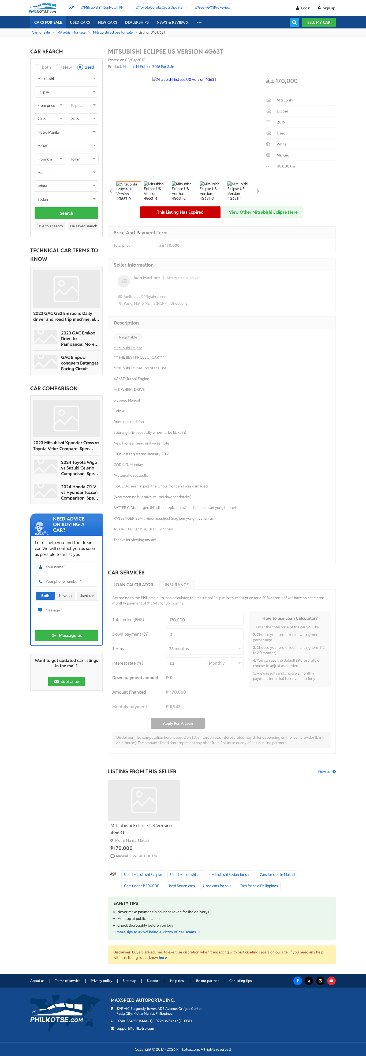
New (67, 67)
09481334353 (127, 1021)
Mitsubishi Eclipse (128, 347)
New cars (107, 22)
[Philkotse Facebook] (297, 981)
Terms (118, 648)
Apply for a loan (178, 723)
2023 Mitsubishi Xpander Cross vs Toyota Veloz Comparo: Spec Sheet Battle (66, 446)
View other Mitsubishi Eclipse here (263, 212)
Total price (122, 245)
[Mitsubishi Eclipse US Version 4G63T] (144, 800)
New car (66, 595)
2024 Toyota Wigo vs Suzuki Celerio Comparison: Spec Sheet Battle (79, 468)
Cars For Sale (48, 22)
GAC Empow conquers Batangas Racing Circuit (80, 363)
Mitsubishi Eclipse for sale (113, 32)
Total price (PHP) (128, 619)
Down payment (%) (130, 634)
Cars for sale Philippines (259, 885)
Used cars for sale (217, 885)
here (163, 957)
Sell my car (318, 22)
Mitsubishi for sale (71, 32)
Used (89, 67)
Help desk (178, 980)
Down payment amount (135, 677)
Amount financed (129, 692)
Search (66, 213)
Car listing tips (240, 980)
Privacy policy (101, 980)
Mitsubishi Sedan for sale (231, 874)
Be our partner (207, 980)
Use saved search (83, 226)
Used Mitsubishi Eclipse (143, 874)
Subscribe (69, 681)
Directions (178, 303)
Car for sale (41, 32)
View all (324, 771)
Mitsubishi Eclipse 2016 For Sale (148, 66)
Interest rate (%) (127, 663)
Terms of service (67, 980)
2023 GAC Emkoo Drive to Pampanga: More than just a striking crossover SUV (79, 338)
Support (153, 980)
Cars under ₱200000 (141, 885)
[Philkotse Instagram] (320, 981)
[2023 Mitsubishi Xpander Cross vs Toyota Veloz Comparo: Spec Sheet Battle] (66, 418)
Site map (129, 980)
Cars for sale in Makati (277, 874)
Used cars (80, 22)
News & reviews (172, 22)
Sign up (328, 8)
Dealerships (137, 22)
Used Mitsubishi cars (186, 874)
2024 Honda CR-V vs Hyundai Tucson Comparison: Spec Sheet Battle (79, 492)
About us (37, 980)
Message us (70, 635)
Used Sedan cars (181, 885)
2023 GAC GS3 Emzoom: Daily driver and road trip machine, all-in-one (65, 316)
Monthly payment (129, 706)
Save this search (49, 226)
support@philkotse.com (135, 1028)
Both (46, 67)
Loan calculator (133, 585)
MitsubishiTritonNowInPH (104, 7)
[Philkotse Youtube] (331, 981)
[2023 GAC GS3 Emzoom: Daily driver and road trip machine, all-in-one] (66, 289)
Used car (87, 595)
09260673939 (166, 1021)
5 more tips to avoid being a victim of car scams (155, 932)
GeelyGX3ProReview (214, 7)
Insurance (177, 585)
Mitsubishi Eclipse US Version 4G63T (141, 829)
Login (305, 8)
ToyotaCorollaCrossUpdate (160, 7)
